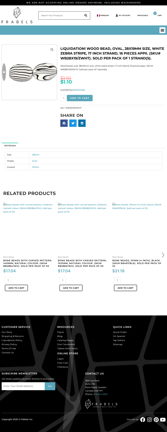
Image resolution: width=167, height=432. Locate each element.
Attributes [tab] (10, 145)
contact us (94, 373)
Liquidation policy (12, 340)
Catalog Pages (65, 340)
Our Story (7, 332)
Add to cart (79, 98)
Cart (158, 14)
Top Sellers (119, 340)
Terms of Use (9, 348)
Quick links (122, 326)
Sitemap (118, 344)
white (35, 167)
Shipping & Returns (12, 336)
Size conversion (66, 344)
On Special (119, 336)
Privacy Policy (9, 344)
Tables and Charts (67, 348)
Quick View (29, 252)
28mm (35, 154)
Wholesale (142, 15)
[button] (162, 30)
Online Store (67, 353)
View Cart (62, 362)
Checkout (62, 367)
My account (124, 15)
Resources (65, 326)
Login (60, 358)
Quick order (120, 332)
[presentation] (163, 254)
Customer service (16, 326)
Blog (60, 336)
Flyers (60, 332)
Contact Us (8, 352)
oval (34, 161)
